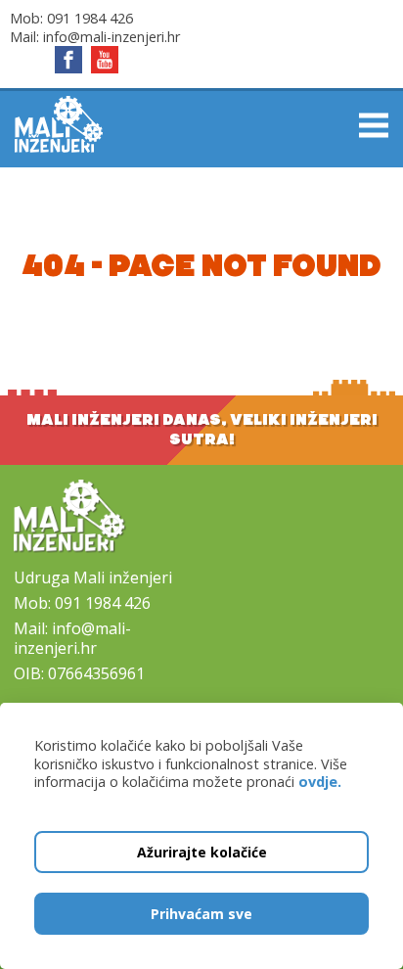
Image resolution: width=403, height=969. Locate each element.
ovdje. (319, 781)
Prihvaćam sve (201, 913)
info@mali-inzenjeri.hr (111, 36)
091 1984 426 (90, 18)
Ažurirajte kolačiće (202, 852)
